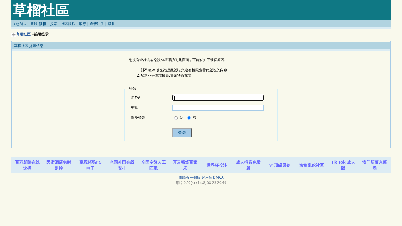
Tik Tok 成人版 (343, 165)
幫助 (111, 23)
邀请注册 (97, 23)
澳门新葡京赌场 (374, 165)
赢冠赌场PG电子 (90, 165)
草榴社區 (23, 33)
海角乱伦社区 (311, 165)
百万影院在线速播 (27, 165)
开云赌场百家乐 (185, 165)
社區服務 (68, 23)
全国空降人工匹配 (153, 165)
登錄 (33, 23)
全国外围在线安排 (122, 165)
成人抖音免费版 (248, 165)
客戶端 (207, 177)
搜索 (53, 23)
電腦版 (184, 177)
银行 (82, 23)
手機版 (195, 177)
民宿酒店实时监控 (58, 165)
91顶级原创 (279, 165)
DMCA (218, 177)
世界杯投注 (217, 165)
